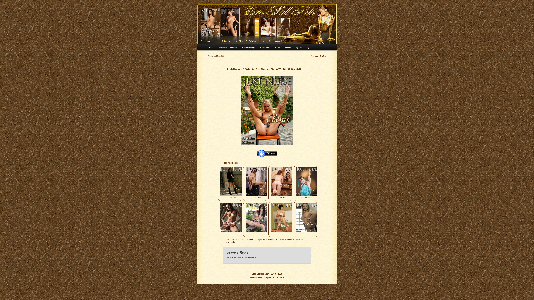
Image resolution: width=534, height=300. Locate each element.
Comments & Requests (227, 47)
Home (211, 47)
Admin (289, 239)
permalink (230, 242)
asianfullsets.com (258, 277)
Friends (288, 47)
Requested (280, 239)
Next (323, 56)
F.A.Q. (277, 47)
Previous (313, 56)
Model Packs (265, 47)
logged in (239, 257)
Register (298, 47)
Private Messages (248, 47)
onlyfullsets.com (276, 277)
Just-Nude (249, 239)
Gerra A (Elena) (269, 239)
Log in (308, 47)
